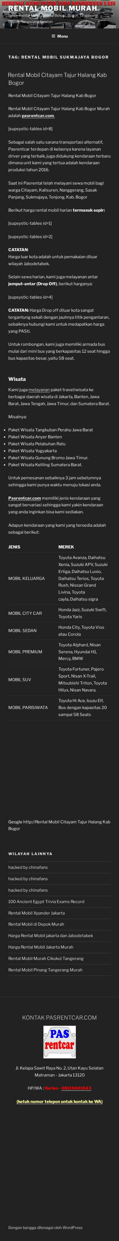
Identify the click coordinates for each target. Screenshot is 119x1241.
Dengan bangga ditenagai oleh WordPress (45, 1227)
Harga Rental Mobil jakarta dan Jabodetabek (51, 935)
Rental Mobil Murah (52, 8)
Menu (62, 36)
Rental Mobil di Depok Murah (36, 924)
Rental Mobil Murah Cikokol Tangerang (46, 958)
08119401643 (76, 1088)
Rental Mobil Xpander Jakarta (36, 913)
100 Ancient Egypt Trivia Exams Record (46, 901)
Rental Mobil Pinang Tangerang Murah (45, 970)
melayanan (39, 389)
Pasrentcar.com (24, 498)
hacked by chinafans (28, 867)
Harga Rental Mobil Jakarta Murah (40, 947)
